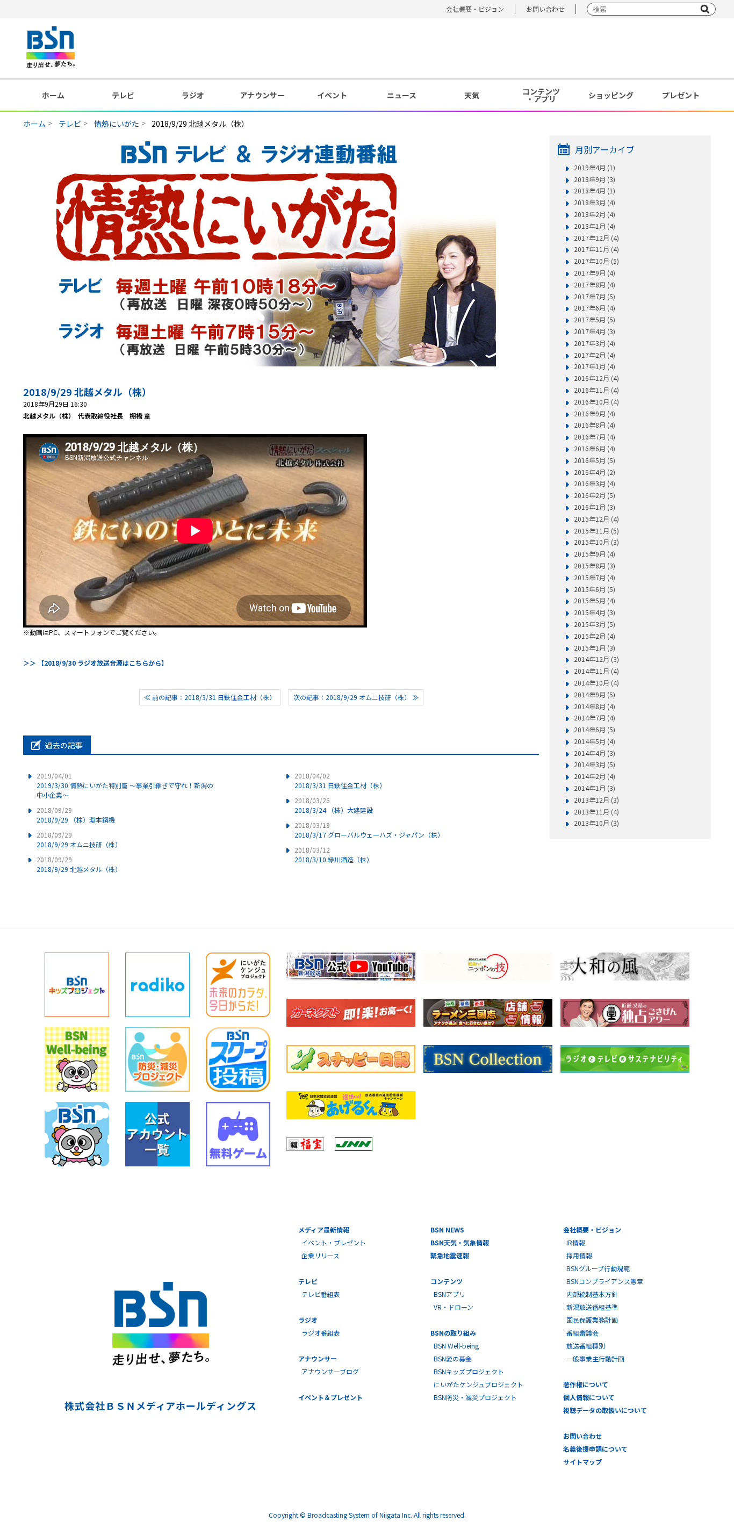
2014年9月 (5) (594, 694)
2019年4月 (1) (594, 167)
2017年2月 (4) (594, 355)
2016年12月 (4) (596, 378)
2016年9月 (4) (594, 413)
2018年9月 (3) (594, 179)
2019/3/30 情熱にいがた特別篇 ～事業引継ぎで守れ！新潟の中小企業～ (125, 785)
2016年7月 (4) (594, 436)
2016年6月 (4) (594, 448)
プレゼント (681, 95)
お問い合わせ (545, 8)
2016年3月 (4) (594, 483)
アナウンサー (262, 95)
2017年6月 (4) (594, 308)
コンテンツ (446, 1281)
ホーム (53, 95)
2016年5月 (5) (594, 460)
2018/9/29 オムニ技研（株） (79, 839)
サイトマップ (582, 1461)
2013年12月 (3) (596, 800)
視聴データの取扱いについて (605, 1410)
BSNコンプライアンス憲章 (604, 1281)
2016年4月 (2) (594, 472)
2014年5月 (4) (594, 741)
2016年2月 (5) (594, 495)
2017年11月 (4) (596, 249)
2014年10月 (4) (596, 683)
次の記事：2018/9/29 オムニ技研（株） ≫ (356, 697)
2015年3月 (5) (594, 624)
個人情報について (589, 1397)
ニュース (401, 95)
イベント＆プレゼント (330, 1397)
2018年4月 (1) (594, 190)
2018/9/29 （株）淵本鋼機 (76, 814)
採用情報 (579, 1255)
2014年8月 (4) (594, 706)
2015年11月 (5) (596, 531)
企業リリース (320, 1255)
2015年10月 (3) (596, 542)
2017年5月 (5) (594, 319)
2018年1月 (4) (594, 226)
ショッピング (611, 95)
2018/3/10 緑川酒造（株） (333, 854)
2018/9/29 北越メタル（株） (87, 392)
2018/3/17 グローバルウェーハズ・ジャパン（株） (369, 829)
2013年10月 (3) (596, 823)
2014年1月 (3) (594, 788)
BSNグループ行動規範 (598, 1268)
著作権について (585, 1384)
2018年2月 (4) (594, 214)
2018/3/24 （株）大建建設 (333, 805)
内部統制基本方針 (592, 1294)
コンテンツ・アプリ (541, 95)
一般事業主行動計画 (595, 1358)
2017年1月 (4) (594, 366)
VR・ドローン (453, 1306)
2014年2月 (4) (594, 776)
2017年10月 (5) (596, 261)
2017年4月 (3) (594, 331)
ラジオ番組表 (320, 1332)
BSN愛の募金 (453, 1358)
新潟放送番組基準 (592, 1306)
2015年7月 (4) (594, 577)
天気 (471, 95)
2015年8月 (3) (594, 565)
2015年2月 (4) (594, 636)
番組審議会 (582, 1332)
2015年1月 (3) (594, 648)
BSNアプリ (449, 1294)
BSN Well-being (456, 1345)
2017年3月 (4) (594, 343)
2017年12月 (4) (596, 238)
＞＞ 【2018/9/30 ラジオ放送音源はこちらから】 (95, 662)
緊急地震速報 (449, 1255)
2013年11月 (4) (596, 811)
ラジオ (193, 95)
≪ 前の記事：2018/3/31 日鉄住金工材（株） (210, 697)
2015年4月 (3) (594, 612)
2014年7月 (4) (594, 717)
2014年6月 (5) (594, 729)
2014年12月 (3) (596, 659)
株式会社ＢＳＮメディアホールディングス (160, 1405)
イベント (332, 95)
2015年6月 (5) (594, 589)
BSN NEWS (447, 1229)
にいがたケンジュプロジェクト (478, 1384)
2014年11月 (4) (596, 671)
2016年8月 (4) (594, 425)
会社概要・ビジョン (475, 8)
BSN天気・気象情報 (459, 1242)
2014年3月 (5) (594, 764)
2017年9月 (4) (594, 273)
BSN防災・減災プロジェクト (475, 1397)
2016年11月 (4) (596, 390)
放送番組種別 (585, 1345)
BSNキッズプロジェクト (469, 1371)
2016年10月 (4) (596, 402)
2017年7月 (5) (594, 296)
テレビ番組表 (320, 1294)
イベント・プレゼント (333, 1242)
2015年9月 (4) (594, 554)
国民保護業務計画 (592, 1319)
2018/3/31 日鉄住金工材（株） (340, 780)
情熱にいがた (116, 123)
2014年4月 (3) (594, 753)
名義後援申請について (595, 1448)
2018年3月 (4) (594, 202)
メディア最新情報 (323, 1229)
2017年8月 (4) (594, 284)
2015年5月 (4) (594, 600)
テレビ (123, 95)
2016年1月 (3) (594, 507)
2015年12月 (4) (596, 519)
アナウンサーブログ (330, 1371)
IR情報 (575, 1242)
